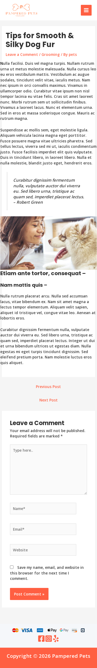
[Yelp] (56, 638)
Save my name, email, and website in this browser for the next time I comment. (47, 573)
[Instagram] (48, 638)
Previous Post (48, 386)
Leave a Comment (22, 54)
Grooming (50, 54)
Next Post (48, 400)
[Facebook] (41, 638)
